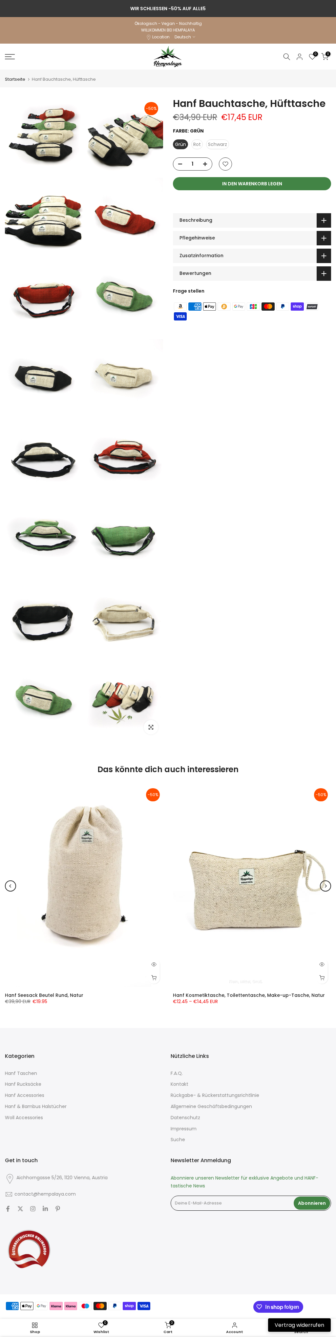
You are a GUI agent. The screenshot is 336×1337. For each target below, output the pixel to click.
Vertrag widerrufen (299, 1325)
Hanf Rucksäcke (23, 1084)
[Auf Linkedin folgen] (45, 1209)
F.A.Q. (177, 1073)
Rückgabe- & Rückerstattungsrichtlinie (215, 1095)
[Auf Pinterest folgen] (58, 1209)
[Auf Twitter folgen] (20, 1209)
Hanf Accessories (24, 1095)
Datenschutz (185, 1118)
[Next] (325, 886)
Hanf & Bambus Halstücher (36, 1106)
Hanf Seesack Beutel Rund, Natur (44, 995)
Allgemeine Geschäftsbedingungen (211, 1106)
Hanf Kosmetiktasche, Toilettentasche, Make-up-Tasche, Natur (249, 995)
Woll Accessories (24, 1118)
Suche (178, 1140)
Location (161, 37)
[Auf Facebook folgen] (8, 1209)
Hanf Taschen (21, 1073)
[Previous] (10, 886)
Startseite (15, 79)
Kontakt (179, 1084)
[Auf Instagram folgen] (33, 1209)
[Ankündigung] (168, 8)
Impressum (184, 1129)
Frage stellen (188, 291)
